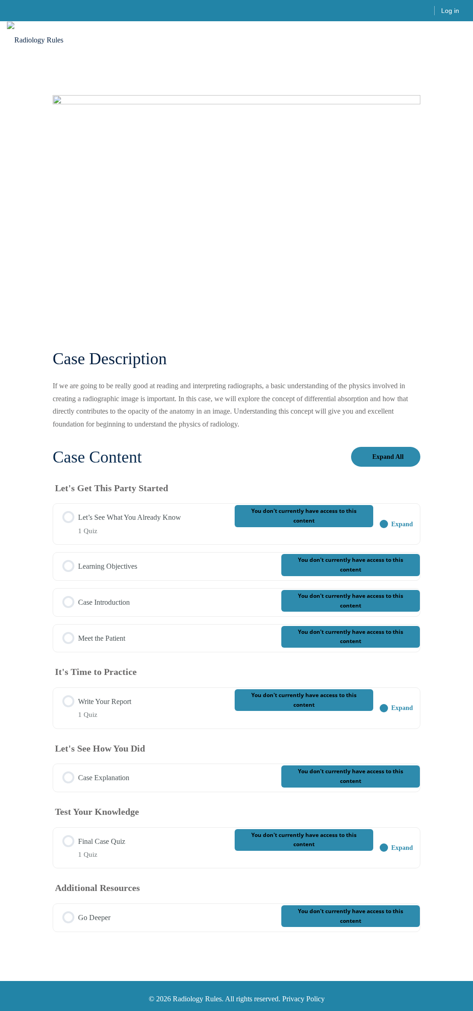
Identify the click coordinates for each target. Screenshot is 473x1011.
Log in (450, 10)
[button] (462, 40)
